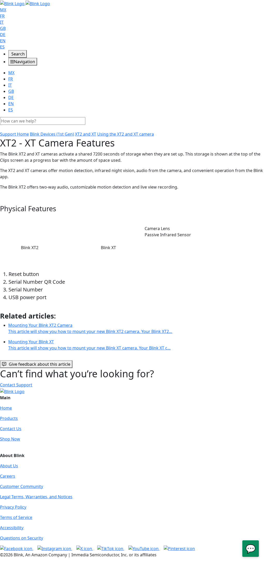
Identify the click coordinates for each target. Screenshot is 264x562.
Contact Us (10, 428)
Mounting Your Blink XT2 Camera (90, 328)
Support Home (14, 134)
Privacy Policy (13, 507)
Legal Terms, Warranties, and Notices (36, 497)
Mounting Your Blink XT (89, 345)
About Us (9, 466)
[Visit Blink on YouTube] (144, 548)
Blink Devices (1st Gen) (52, 134)
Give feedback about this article (39, 364)
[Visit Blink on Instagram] (54, 548)
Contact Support (16, 385)
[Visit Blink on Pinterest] (179, 548)
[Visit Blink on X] (84, 548)
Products (9, 418)
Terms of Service (16, 517)
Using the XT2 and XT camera (125, 134)
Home (6, 408)
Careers (7, 476)
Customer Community (21, 486)
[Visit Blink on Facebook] (16, 548)
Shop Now (10, 439)
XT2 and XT (85, 134)
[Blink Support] (25, 3)
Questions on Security (21, 538)
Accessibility (11, 528)
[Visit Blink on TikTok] (110, 548)
